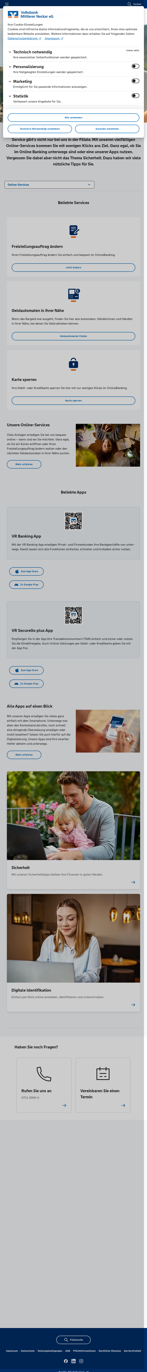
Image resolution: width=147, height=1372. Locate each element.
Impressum (52, 38)
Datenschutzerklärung (23, 38)
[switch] (135, 66)
